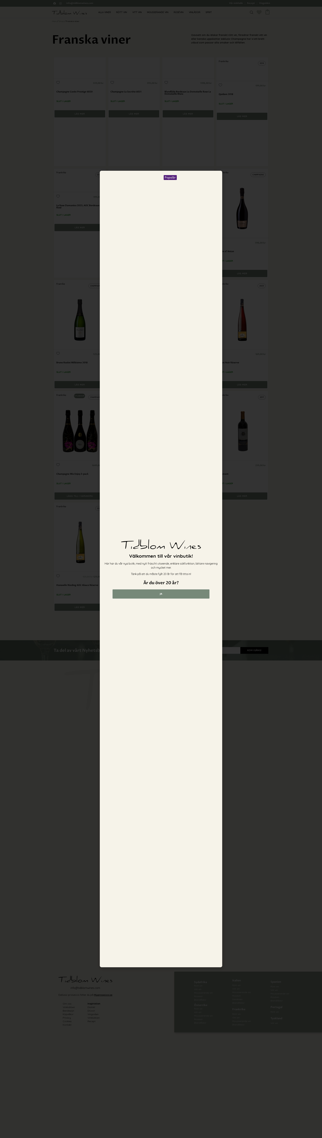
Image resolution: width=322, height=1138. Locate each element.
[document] (161, 569)
